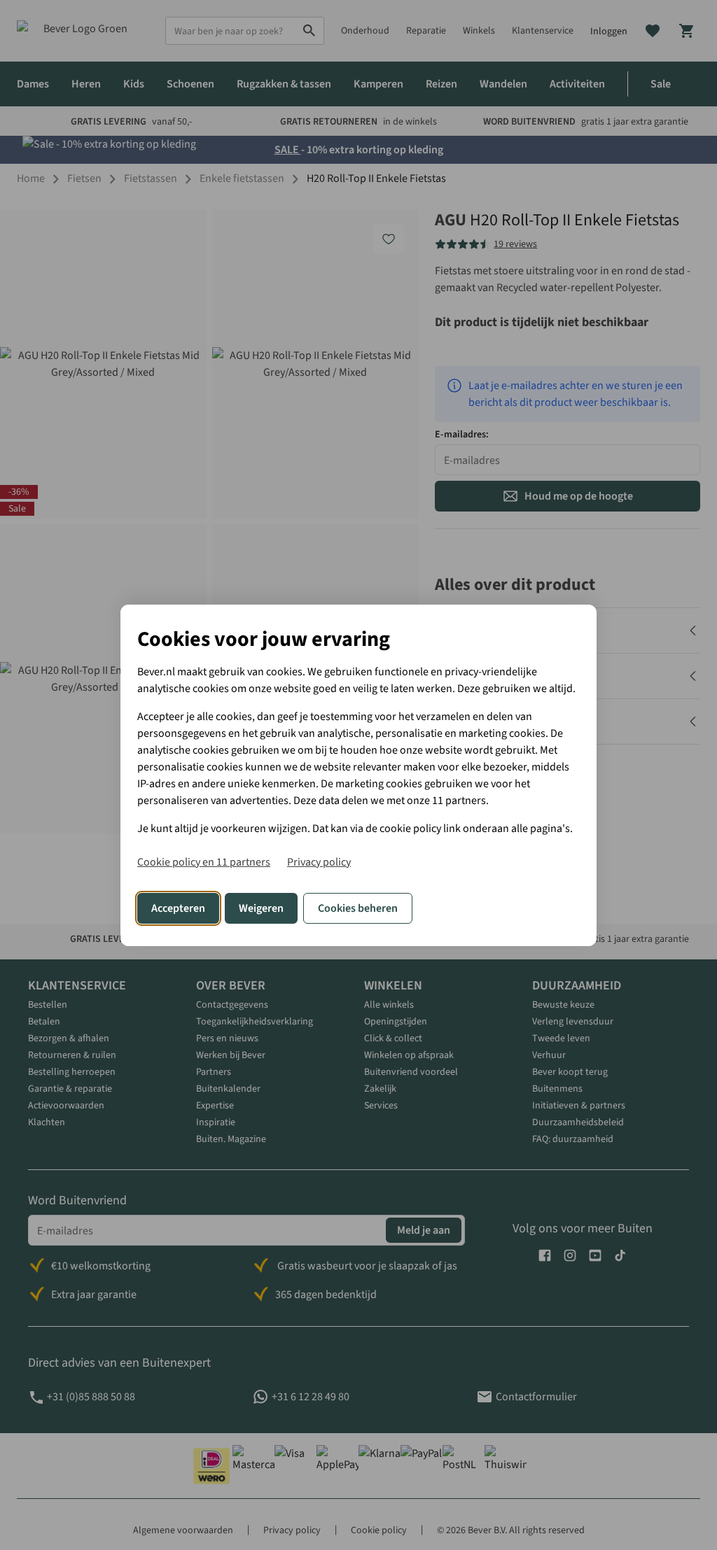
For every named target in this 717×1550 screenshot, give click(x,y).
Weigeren (261, 908)
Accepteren (178, 908)
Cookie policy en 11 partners (203, 862)
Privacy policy (319, 862)
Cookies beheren (358, 908)
